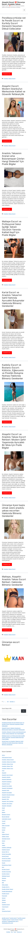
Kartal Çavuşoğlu (6, 854)
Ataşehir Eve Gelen (7, 786)
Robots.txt (19, 932)
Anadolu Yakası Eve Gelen (9, 762)
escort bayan (14, 919)
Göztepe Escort (6, 838)
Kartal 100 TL (5, 852)
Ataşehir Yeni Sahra (7, 803)
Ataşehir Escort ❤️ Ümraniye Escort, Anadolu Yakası (13, 3)
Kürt (3, 867)
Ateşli (3, 808)
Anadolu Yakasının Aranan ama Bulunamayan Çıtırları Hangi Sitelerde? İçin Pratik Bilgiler (13, 158)
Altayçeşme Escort (7, 757)
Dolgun (4, 827)
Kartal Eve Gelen (6, 858)
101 (8, 701)
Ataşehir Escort (6, 783)
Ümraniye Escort (6, 911)
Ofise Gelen (5, 884)
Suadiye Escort (6, 904)
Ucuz (3, 909)
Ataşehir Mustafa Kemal (8, 794)
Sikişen (4, 900)
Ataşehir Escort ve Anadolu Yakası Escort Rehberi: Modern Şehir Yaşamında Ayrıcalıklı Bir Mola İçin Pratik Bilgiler (14, 441)
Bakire (3, 812)
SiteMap (8, 932)
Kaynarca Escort (6, 860)
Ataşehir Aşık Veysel (7, 775)
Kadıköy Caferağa (6, 847)
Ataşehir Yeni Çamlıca (7, 801)
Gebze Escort (5, 834)
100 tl (3, 755)
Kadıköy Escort (6, 849)
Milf (3, 882)
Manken (4, 878)
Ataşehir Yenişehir (6, 805)
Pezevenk (4, 895)
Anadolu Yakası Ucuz (7, 768)
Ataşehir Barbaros (6, 779)
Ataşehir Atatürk (6, 777)
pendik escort (5, 918)
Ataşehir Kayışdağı (7, 792)
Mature (4, 880)
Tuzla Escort (5, 906)
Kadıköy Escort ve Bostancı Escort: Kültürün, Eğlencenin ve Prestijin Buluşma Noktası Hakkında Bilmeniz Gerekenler (13, 372)
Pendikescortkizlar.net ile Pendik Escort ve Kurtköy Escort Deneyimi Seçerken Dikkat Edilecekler (14, 23)
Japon (3, 845)
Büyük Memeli (5, 816)
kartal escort (13, 918)
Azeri (3, 810)
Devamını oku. (7, 73)
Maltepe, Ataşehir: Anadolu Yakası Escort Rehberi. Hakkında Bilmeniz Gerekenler (14, 580)
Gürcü (3, 841)
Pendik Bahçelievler (7, 891)
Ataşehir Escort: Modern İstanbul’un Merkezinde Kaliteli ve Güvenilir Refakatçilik (13, 90)
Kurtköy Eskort (6, 874)
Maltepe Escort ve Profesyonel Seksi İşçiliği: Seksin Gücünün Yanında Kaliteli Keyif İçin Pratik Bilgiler (11, 228)
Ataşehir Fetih (5, 790)
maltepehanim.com (13, 921)
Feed (15, 932)
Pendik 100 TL (6, 887)
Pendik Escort (5, 893)
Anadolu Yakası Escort (9, 78)
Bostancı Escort (6, 814)
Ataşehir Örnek (6, 797)
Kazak (3, 863)
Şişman (4, 902)
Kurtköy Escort (6, 869)
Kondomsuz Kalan (6, 865)
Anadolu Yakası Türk (7, 766)
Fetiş (3, 832)
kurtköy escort (21, 918)
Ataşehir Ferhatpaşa (7, 788)
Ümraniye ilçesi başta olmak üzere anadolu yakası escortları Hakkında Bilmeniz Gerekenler (13, 510)
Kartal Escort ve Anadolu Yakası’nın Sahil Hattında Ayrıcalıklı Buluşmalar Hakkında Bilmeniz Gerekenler (13, 299)
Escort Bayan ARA (6, 708)
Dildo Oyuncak (6, 825)
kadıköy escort (6, 919)
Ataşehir (4, 772)
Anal (3, 770)
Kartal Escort (5, 856)
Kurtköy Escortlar (6, 871)
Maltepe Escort (6, 876)
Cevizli (3, 821)
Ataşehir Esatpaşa (6, 781)
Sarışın (3, 898)
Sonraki (12, 701)
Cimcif (3, 823)
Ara (23, 711)
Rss (12, 932)
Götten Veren (5, 836)
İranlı (3, 843)
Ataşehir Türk (5, 799)
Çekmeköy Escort (6, 819)
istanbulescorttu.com (7, 923)
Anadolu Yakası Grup (7, 764)
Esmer (3, 830)
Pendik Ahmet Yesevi (7, 889)
